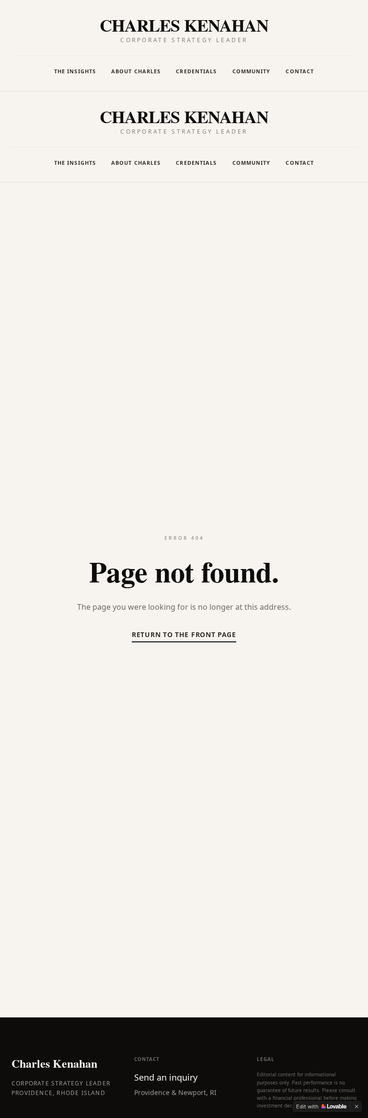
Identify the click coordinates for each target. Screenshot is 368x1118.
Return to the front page (184, 634)
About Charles (136, 71)
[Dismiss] (356, 1106)
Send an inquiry (165, 1077)
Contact (300, 71)
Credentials (196, 71)
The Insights (75, 71)
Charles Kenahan (54, 1063)
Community (251, 71)
